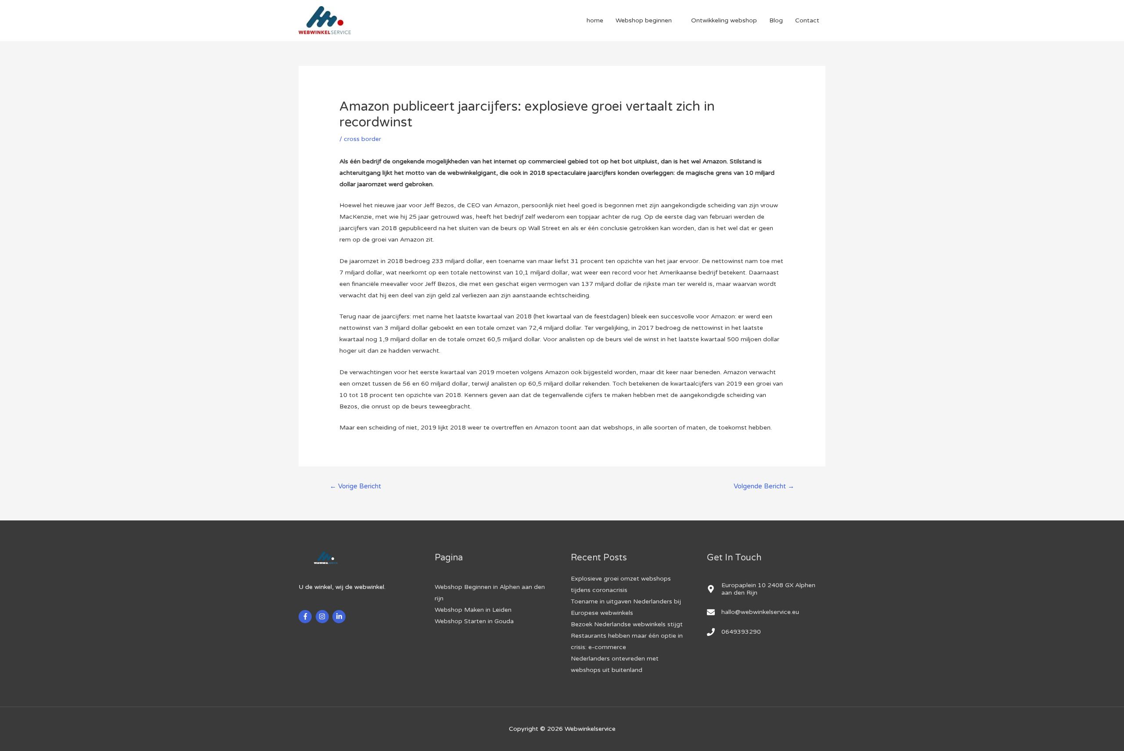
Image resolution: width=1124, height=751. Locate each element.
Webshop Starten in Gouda (474, 621)
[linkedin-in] (340, 616)
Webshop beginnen (644, 20)
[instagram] (323, 616)
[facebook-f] (306, 616)
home (595, 20)
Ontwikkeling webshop (724, 20)
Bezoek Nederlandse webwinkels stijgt (627, 624)
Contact (807, 20)
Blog (776, 20)
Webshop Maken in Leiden (473, 610)
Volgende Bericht (764, 486)
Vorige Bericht (355, 486)
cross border (362, 139)
